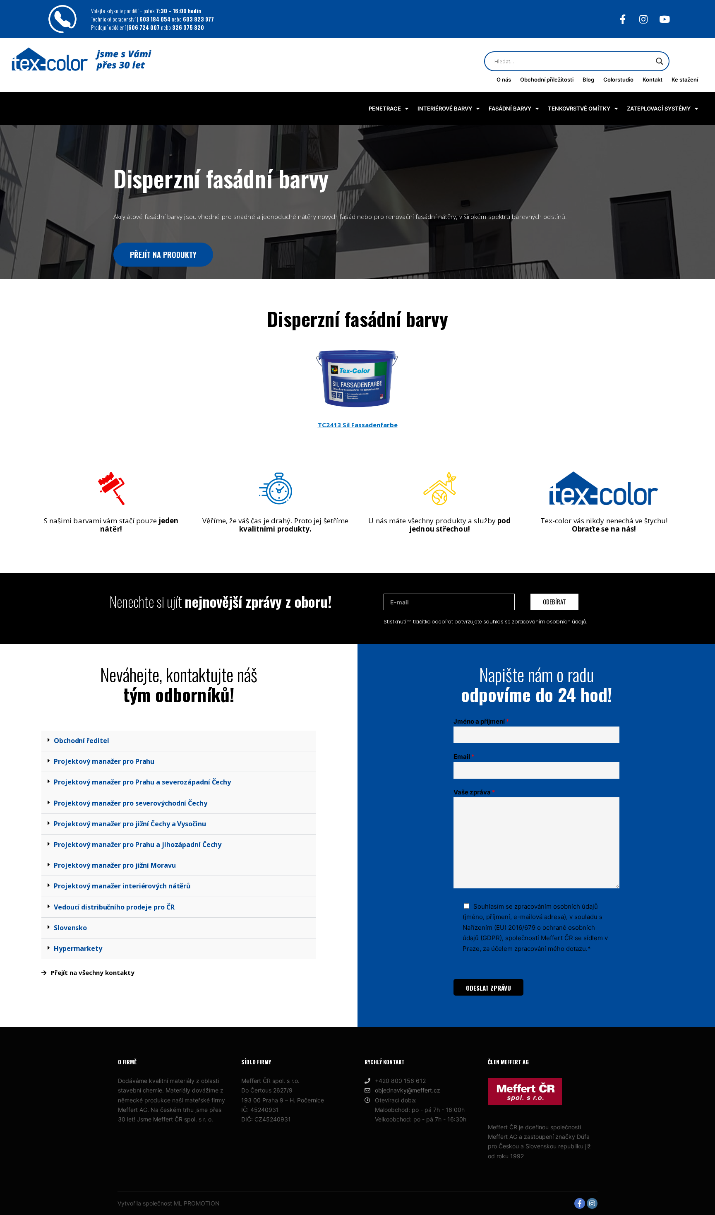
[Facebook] (579, 1203)
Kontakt (652, 79)
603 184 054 (155, 19)
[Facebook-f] (622, 19)
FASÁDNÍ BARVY (510, 108)
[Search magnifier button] (659, 61)
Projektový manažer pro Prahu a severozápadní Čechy (142, 782)
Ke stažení (685, 79)
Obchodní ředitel (81, 740)
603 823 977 (198, 19)
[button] (178, 741)
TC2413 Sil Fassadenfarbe (358, 425)
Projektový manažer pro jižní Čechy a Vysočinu (130, 823)
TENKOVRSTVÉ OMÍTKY (579, 108)
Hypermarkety (78, 948)
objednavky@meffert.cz (407, 1090)
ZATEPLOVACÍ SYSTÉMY (659, 108)
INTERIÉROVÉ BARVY (444, 108)
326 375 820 (188, 27)
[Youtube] (664, 19)
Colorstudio (618, 79)
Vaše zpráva (474, 792)
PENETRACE (385, 108)
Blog (588, 79)
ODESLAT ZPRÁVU (488, 987)
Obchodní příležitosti (546, 79)
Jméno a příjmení (481, 721)
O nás (504, 79)
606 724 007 (144, 27)
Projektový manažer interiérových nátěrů (122, 885)
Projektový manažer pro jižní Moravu (115, 865)
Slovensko (70, 927)
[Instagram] (643, 19)
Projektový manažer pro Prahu (104, 761)
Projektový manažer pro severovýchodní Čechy (130, 803)
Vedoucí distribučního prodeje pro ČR (114, 907)
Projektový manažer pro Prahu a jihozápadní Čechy (137, 844)
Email (464, 756)
